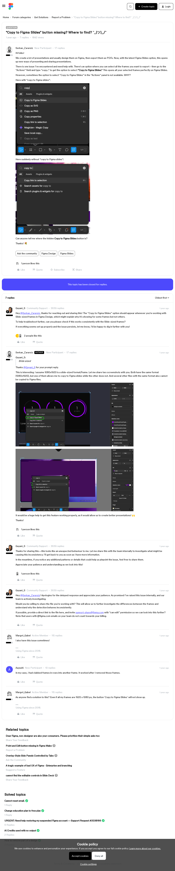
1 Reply (8, 805)
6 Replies (9, 824)
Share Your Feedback (17, 740)
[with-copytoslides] (52, 154)
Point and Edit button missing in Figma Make (29, 745)
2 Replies (9, 834)
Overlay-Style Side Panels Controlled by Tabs (30, 755)
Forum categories (21, 17)
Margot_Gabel (23, 635)
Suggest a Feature (15, 769)
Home (6, 17)
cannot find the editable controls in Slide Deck (30, 775)
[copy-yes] (74, 445)
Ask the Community (16, 760)
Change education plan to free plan (22, 810)
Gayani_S (20, 308)
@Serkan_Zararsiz (30, 313)
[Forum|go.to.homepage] (11, 6)
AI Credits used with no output (20, 830)
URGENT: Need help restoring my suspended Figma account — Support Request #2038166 (52, 820)
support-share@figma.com (90, 612)
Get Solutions (41, 17)
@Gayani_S (29, 367)
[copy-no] (74, 510)
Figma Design (48, 253)
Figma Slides (66, 253)
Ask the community (27, 253)
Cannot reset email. (14, 800)
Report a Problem (61, 17)
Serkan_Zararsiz (24, 48)
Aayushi (20, 667)
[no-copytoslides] (53, 233)
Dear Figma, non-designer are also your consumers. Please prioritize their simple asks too (53, 735)
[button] (4, 7)
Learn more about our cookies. (145, 848)
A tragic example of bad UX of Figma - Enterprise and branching (39, 765)
